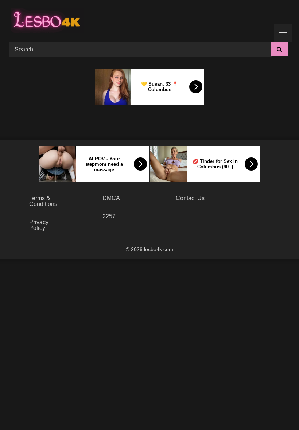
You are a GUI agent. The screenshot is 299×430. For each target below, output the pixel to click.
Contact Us (190, 198)
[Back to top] (276, 408)
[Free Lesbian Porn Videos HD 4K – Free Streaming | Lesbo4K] (45, 18)
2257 (109, 216)
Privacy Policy (38, 225)
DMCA (111, 198)
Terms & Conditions (43, 201)
